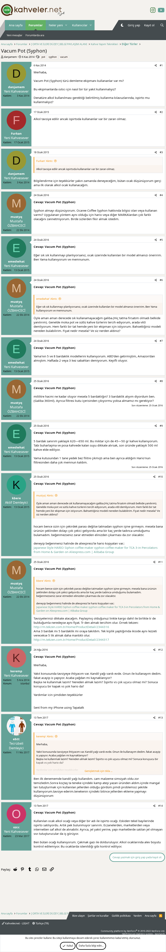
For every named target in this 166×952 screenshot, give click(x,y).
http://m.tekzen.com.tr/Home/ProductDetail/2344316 (71, 627)
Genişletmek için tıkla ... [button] (98, 771)
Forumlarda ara (35, 35)
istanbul (24, 683)
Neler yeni (56, 25)
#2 (161, 112)
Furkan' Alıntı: (44, 161)
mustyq (16, 217)
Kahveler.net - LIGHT (16, 923)
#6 (161, 280)
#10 (160, 476)
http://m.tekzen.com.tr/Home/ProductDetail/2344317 (71, 639)
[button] (66, 25)
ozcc (16, 827)
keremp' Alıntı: (44, 736)
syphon (53, 57)
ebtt (16, 739)
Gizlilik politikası (121, 915)
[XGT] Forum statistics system (143, 933)
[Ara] (162, 25)
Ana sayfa (15, 25)
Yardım (137, 915)
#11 (160, 562)
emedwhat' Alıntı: (46, 299)
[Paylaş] (155, 65)
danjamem (10, 57)
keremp (16, 671)
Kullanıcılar (79, 25)
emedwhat (16, 261)
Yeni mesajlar (14, 35)
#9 (161, 425)
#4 (161, 195)
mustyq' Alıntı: (44, 495)
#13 (160, 717)
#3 (161, 152)
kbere (16, 498)
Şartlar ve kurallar (98, 915)
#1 (161, 65)
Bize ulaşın (78, 915)
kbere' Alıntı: (43, 581)
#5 (161, 240)
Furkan (16, 133)
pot (43, 57)
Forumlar (36, 25)
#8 (161, 381)
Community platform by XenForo (133, 930)
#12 (160, 649)
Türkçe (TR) (42, 923)
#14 (160, 805)
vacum (64, 57)
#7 (161, 341)
